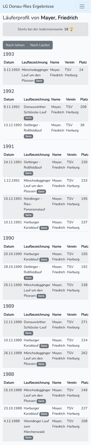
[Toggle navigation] (82, 6)
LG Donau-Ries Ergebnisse (28, 6)
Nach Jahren (15, 45)
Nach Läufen (40, 45)
